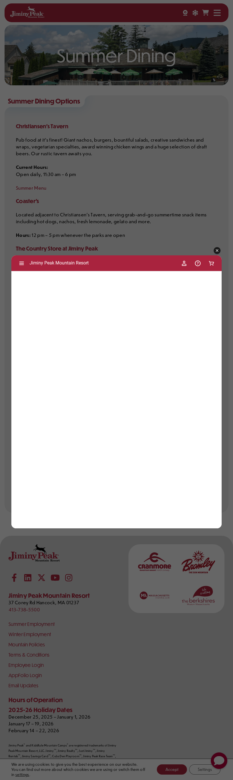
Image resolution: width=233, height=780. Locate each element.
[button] (217, 250)
